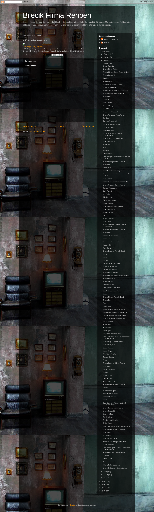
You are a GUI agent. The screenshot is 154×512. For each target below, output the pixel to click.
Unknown (107, 42)
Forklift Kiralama (109, 285)
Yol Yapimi (106, 194)
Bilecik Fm (107, 96)
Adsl (104, 303)
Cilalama (106, 456)
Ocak (106, 478)
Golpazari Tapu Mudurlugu (112, 334)
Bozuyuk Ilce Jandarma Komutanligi (115, 182)
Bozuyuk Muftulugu (110, 266)
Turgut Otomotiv (108, 218)
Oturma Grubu (108, 459)
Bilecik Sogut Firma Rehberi (113, 138)
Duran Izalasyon (108, 445)
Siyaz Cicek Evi (108, 66)
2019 (104, 482)
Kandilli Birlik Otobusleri (111, 263)
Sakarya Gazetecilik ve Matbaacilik (115, 90)
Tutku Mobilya (108, 423)
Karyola (105, 254)
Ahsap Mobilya (108, 81)
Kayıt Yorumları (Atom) (37, 131)
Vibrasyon (106, 144)
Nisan (106, 63)
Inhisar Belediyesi (109, 130)
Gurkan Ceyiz (108, 378)
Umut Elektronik (108, 109)
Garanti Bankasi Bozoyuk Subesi (114, 315)
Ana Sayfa (59, 126)
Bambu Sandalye (109, 369)
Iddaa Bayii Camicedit (110, 112)
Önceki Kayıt (88, 126)
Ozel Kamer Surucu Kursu (112, 288)
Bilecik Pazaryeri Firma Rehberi (114, 162)
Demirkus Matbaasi (110, 269)
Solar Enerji (107, 435)
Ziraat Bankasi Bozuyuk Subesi (114, 309)
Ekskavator (107, 328)
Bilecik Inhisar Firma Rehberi (113, 206)
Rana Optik (107, 331)
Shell (105, 400)
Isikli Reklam (107, 103)
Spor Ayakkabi (108, 414)
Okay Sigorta (107, 153)
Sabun (105, 260)
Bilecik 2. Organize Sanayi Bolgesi (115, 468)
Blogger (72, 505)
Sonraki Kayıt (29, 126)
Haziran (106, 57)
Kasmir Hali (107, 245)
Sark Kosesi (107, 191)
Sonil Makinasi (108, 417)
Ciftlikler (106, 100)
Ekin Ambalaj (107, 179)
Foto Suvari (107, 248)
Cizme (105, 372)
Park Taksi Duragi (109, 381)
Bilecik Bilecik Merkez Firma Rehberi (116, 72)
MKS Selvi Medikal (109, 354)
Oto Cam (106, 78)
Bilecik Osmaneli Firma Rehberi (114, 185)
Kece (105, 257)
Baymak (106, 150)
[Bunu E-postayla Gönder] (52, 55)
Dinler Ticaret (107, 375)
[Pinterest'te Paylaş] (62, 55)
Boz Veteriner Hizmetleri (111, 291)
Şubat (106, 475)
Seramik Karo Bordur (110, 236)
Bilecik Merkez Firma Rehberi (113, 93)
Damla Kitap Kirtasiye (110, 420)
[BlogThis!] (55, 55)
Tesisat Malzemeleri (110, 188)
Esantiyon (106, 239)
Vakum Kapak (108, 351)
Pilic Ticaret (107, 222)
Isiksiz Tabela (108, 321)
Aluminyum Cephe (109, 391)
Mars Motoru (107, 306)
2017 (104, 488)
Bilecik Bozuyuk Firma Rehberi (114, 251)
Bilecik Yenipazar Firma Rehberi (114, 115)
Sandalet (106, 118)
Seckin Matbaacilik (109, 397)
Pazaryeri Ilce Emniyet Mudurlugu (115, 312)
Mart (105, 472)
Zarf (104, 147)
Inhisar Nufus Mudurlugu (111, 465)
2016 (104, 491)
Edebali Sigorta (108, 357)
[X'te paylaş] (57, 55)
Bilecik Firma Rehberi (57, 15)
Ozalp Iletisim (108, 203)
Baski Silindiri (108, 348)
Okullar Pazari (108, 197)
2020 (104, 51)
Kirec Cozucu (107, 282)
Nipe (104, 462)
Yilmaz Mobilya (108, 106)
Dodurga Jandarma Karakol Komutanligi (112, 134)
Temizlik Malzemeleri (110, 394)
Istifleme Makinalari (110, 438)
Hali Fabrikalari (108, 212)
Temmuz (107, 54)
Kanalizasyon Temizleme (112, 124)
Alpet (105, 360)
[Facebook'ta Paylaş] (59, 55)
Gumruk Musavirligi (110, 121)
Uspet (105, 294)
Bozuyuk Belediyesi (110, 87)
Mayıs (106, 60)
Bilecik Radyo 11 (109, 75)
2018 (104, 485)
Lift (104, 215)
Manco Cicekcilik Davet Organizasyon (116, 426)
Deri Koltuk (107, 168)
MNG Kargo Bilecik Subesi (112, 84)
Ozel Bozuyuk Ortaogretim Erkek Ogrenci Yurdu (114, 404)
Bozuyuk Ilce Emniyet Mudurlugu (114, 442)
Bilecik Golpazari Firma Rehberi (114, 230)
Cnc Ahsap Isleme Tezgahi (112, 171)
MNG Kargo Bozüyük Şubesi (33, 47)
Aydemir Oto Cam (109, 200)
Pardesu (106, 388)
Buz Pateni (107, 325)
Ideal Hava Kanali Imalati (112, 242)
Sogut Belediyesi (109, 127)
